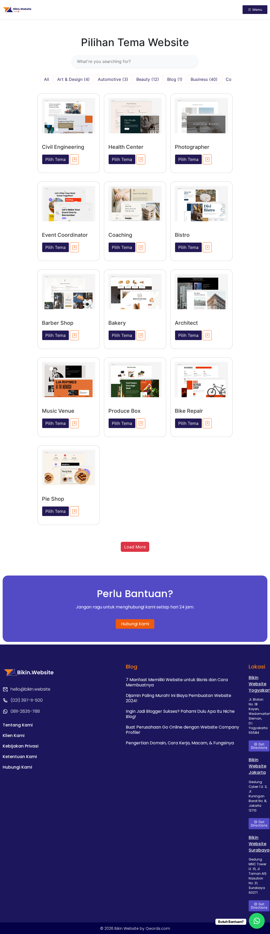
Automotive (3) (113, 79)
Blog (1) (174, 79)
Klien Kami (14, 736)
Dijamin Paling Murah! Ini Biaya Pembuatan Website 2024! (178, 698)
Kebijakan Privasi (20, 746)
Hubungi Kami (17, 767)
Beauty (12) (147, 79)
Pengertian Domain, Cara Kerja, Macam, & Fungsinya (180, 743)
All (46, 79)
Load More (135, 546)
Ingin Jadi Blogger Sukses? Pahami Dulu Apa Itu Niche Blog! (180, 714)
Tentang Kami (18, 725)
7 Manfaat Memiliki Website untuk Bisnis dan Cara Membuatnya (177, 682)
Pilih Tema (55, 159)
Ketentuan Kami (20, 757)
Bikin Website (127, 928)
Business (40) (204, 79)
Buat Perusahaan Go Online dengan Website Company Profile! (182, 729)
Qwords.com (158, 928)
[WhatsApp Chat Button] (257, 921)
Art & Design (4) (73, 79)
